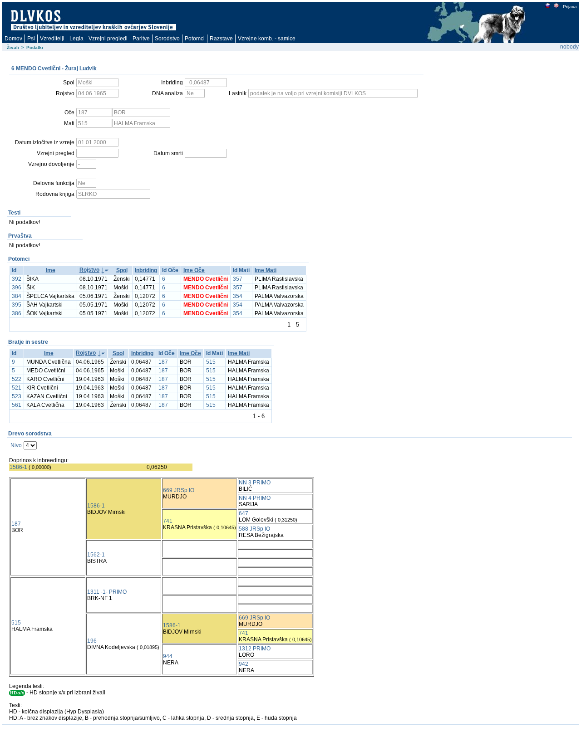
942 (243, 664)
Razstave (221, 38)
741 (167, 521)
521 (16, 388)
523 (16, 396)
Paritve (141, 38)
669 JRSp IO (178, 490)
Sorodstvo (167, 38)
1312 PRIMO (255, 648)
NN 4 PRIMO (255, 498)
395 (16, 305)
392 (16, 279)
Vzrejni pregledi (108, 38)
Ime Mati (265, 270)
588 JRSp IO (254, 529)
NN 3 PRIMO (255, 482)
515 (211, 362)
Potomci (195, 38)
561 (16, 405)
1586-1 (18, 467)
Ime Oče (194, 270)
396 (16, 287)
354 (237, 296)
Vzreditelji (52, 38)
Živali (13, 47)
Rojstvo (89, 270)
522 (16, 379)
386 (16, 313)
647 (243, 513)
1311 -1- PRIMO (107, 592)
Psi (31, 38)
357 (237, 279)
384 (16, 296)
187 (163, 362)
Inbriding (146, 270)
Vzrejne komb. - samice (266, 38)
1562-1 (96, 555)
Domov (13, 38)
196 (92, 641)
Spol (122, 270)
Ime (50, 270)
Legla (76, 38)
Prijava (570, 6)
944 (167, 656)
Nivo (16, 445)
